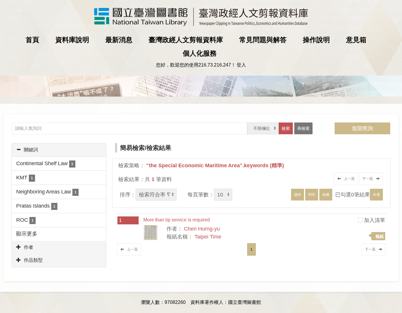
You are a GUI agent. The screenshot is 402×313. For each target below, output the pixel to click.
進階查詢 (362, 128)
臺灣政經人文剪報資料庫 (186, 40)
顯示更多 (26, 234)
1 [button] (251, 249)
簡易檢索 (132, 147)
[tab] (59, 149)
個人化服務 (200, 53)
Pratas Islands (35, 206)
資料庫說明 (72, 40)
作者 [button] (28, 247)
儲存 (297, 195)
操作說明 (316, 40)
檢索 (286, 128)
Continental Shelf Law (44, 163)
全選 (376, 195)
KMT (24, 177)
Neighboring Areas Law (46, 192)
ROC (25, 220)
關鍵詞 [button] (31, 149)
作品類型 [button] (33, 260)
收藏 (325, 195)
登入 (241, 64)
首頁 (32, 40)
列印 (311, 195)
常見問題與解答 (263, 40)
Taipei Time (208, 237)
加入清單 (374, 220)
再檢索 (303, 128)
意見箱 (356, 40)
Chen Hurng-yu (202, 229)
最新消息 (118, 40)
